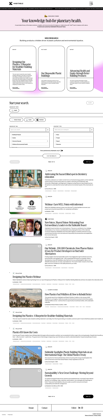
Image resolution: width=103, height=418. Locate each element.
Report (58, 141)
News (57, 134)
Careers (4, 414)
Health (15, 110)
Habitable (41, 119)
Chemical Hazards (16, 141)
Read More (15, 87)
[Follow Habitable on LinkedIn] (79, 408)
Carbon (14, 138)
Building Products (16, 134)
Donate (31, 407)
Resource (58, 144)
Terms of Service (89, 415)
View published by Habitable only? (50, 150)
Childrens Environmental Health (20, 144)
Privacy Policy (97, 415)
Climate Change (17, 119)
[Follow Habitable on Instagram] (82, 408)
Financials (10, 414)
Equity (30, 119)
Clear (90, 102)
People (58, 138)
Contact (44, 407)
